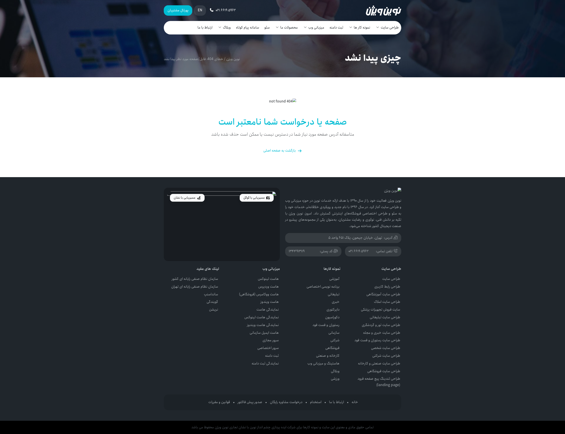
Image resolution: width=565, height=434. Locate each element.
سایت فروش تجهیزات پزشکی (380, 309)
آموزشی (334, 279)
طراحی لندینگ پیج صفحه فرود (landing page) (379, 382)
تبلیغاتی (333, 294)
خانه (355, 402)
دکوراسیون (332, 317)
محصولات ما (289, 27)
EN (200, 10)
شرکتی (334, 340)
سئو (267, 27)
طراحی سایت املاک (387, 302)
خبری (335, 302)
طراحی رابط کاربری (387, 286)
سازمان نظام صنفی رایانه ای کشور (195, 279)
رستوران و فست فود (326, 325)
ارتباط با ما (205, 27)
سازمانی (333, 332)
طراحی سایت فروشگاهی (383, 371)
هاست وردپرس (268, 286)
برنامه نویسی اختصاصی (323, 286)
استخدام (315, 402)
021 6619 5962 (358, 251)
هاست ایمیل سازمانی (264, 332)
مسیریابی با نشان (185, 197)
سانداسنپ (211, 294)
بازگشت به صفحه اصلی (279, 150)
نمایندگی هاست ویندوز (263, 325)
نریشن (213, 309)
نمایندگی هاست (267, 309)
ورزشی (335, 378)
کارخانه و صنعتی (327, 355)
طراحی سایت (390, 27)
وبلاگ (227, 27)
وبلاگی (335, 371)
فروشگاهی (332, 348)
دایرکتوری (332, 309)
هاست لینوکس (268, 279)
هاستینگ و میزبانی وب (323, 363)
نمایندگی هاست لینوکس (261, 317)
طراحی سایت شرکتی (386, 355)
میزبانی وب (316, 27)
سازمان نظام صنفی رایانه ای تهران (194, 286)
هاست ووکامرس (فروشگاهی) (259, 294)
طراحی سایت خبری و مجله (381, 332)
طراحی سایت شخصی (385, 348)
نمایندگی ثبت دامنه (265, 363)
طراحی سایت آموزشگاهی (383, 294)
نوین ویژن (233, 59)
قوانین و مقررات (219, 402)
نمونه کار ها (362, 27)
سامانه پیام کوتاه (247, 27)
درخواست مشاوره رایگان (286, 402)
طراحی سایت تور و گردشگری (381, 325)
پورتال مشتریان (178, 10)
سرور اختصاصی (268, 348)
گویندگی (212, 302)
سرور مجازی (270, 340)
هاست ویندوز (269, 302)
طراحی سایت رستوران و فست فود (377, 340)
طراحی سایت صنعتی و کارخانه (379, 363)
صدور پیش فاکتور (250, 402)
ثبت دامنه (336, 27)
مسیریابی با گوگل (254, 197)
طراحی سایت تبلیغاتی (385, 317)
